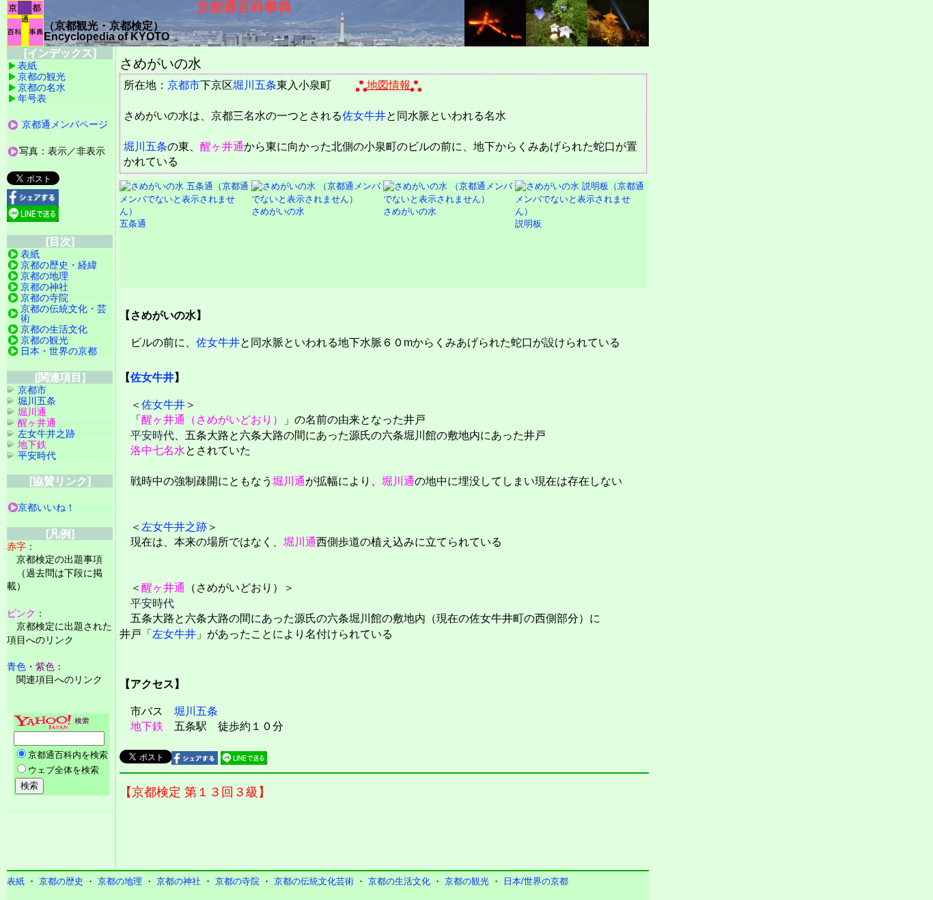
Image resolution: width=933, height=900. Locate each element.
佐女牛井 (364, 116)
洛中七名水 (157, 450)
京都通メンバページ (65, 124)
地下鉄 (146, 726)
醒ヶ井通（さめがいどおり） (212, 419)
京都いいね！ (46, 507)
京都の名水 (42, 87)
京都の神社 (44, 287)
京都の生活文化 (53, 329)
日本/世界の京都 (535, 881)
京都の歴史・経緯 (58, 265)
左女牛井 (174, 634)
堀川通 (289, 481)
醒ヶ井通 (222, 146)
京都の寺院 (44, 298)
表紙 (27, 65)
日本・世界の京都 (58, 351)
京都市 (183, 85)
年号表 (32, 98)
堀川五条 (255, 85)
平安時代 (152, 435)
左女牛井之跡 (174, 527)
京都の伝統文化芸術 (314, 881)
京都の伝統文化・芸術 (63, 313)
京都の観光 (42, 76)
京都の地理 (44, 276)
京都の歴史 (61, 881)
